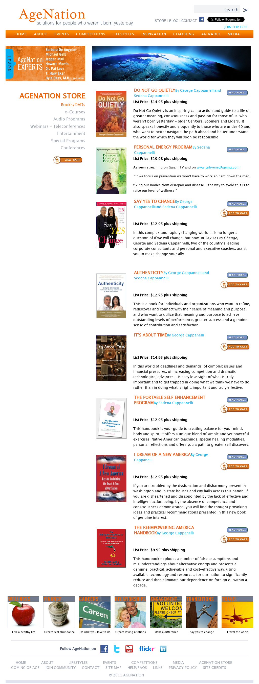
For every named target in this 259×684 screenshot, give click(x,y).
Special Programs (68, 140)
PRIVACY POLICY (183, 667)
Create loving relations (130, 631)
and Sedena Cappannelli (176, 207)
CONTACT (189, 21)
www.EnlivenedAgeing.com (218, 167)
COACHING (183, 34)
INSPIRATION (153, 34)
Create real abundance (59, 631)
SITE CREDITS (214, 667)
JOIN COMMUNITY (61, 667)
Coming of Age (25, 667)
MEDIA (234, 34)
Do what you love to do (95, 631)
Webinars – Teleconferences (57, 126)
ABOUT (40, 34)
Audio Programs (69, 119)
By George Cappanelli (185, 335)
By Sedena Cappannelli (173, 403)
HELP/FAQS (137, 667)
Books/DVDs (73, 104)
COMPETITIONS (90, 34)
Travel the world (237, 631)
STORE (160, 21)
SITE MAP (113, 667)
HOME (21, 34)
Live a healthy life (23, 631)
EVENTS (61, 34)
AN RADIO (211, 34)
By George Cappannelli (194, 90)
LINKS (158, 667)
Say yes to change (202, 631)
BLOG (173, 21)
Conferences (73, 147)
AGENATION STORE (215, 662)
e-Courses (75, 112)
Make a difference (166, 631)
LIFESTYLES (123, 34)
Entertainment (71, 133)
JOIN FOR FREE (235, 27)
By (194, 147)
